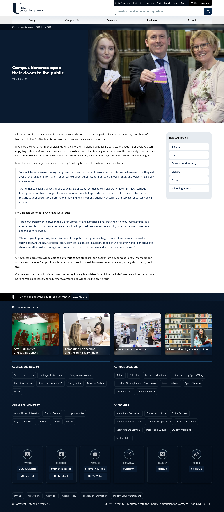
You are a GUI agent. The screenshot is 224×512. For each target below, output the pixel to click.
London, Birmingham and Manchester (136, 383)
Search (208, 11)
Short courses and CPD (49, 382)
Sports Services (192, 382)
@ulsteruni (196, 468)
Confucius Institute (155, 412)
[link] (35, 334)
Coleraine (176, 154)
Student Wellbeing (180, 429)
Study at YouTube (95, 468)
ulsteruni (163, 468)
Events (68, 420)
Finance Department (159, 420)
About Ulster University (26, 413)
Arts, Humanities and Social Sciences (26, 350)
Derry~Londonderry (154, 374)
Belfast (174, 145)
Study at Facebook (61, 468)
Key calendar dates (24, 421)
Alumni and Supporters (127, 412)
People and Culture (155, 429)
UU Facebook (61, 476)
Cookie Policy (69, 495)
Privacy (18, 495)
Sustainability (122, 437)
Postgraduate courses (80, 374)
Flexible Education (185, 420)
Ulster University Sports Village (188, 375)
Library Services (123, 390)
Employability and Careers (129, 420)
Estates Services (146, 390)
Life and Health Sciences (131, 349)
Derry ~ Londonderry (182, 162)
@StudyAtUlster (27, 468)
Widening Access (180, 187)
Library (174, 170)
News (56, 420)
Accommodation (169, 382)
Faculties (44, 421)
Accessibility (34, 495)
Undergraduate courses (50, 374)
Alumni (174, 179)
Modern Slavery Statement (127, 495)
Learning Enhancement (127, 429)
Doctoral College (94, 382)
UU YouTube (95, 476)
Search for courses (24, 375)
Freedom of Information (94, 495)
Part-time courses (22, 382)
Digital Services (179, 412)
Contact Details (52, 413)
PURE (17, 391)
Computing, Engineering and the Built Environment (81, 350)
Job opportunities (75, 413)
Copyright (51, 495)
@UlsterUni (25, 475)
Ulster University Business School (187, 349)
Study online (73, 382)
